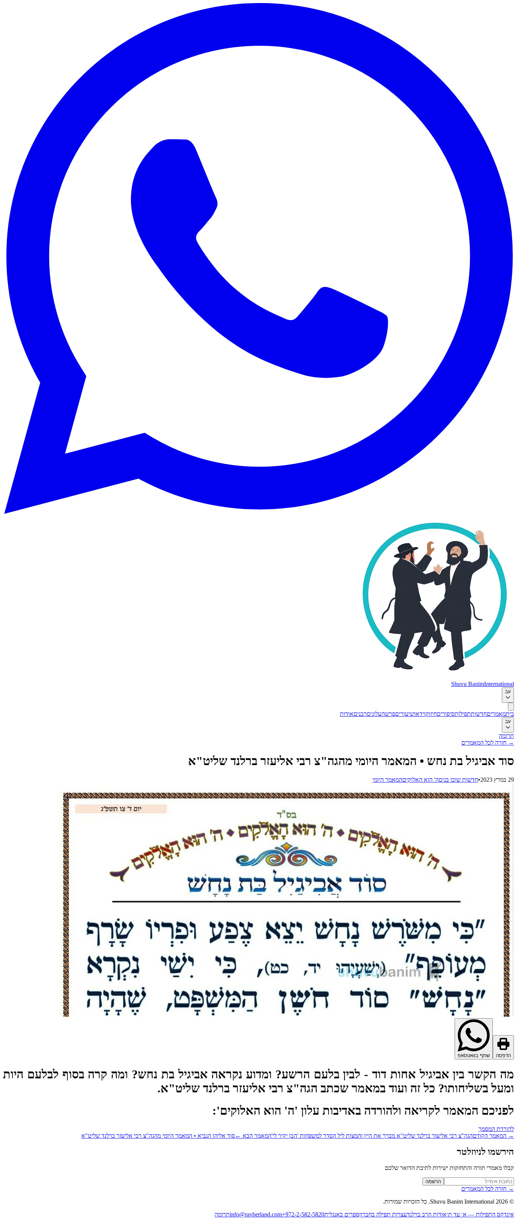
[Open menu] (511, 707)
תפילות (463, 714)
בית (510, 714)
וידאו (419, 714)
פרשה (388, 714)
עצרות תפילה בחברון (383, 1214)
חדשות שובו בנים (458, 779)
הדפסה (503, 1055)
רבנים (360, 714)
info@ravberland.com (256, 1214)
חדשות (479, 714)
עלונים (374, 714)
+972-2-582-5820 (303, 1214)
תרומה (506, 736)
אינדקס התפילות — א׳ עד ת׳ (480, 1214)
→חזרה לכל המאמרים (487, 742)
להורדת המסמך (496, 1129)
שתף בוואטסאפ (474, 1055)
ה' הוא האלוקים (420, 779)
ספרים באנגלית (341, 1214)
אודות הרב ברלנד (427, 1214)
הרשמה (433, 1181)
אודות (346, 714)
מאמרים (496, 714)
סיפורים (446, 714)
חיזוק (431, 714)
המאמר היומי (387, 779)
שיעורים (404, 714)
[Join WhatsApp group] (258, 512)
